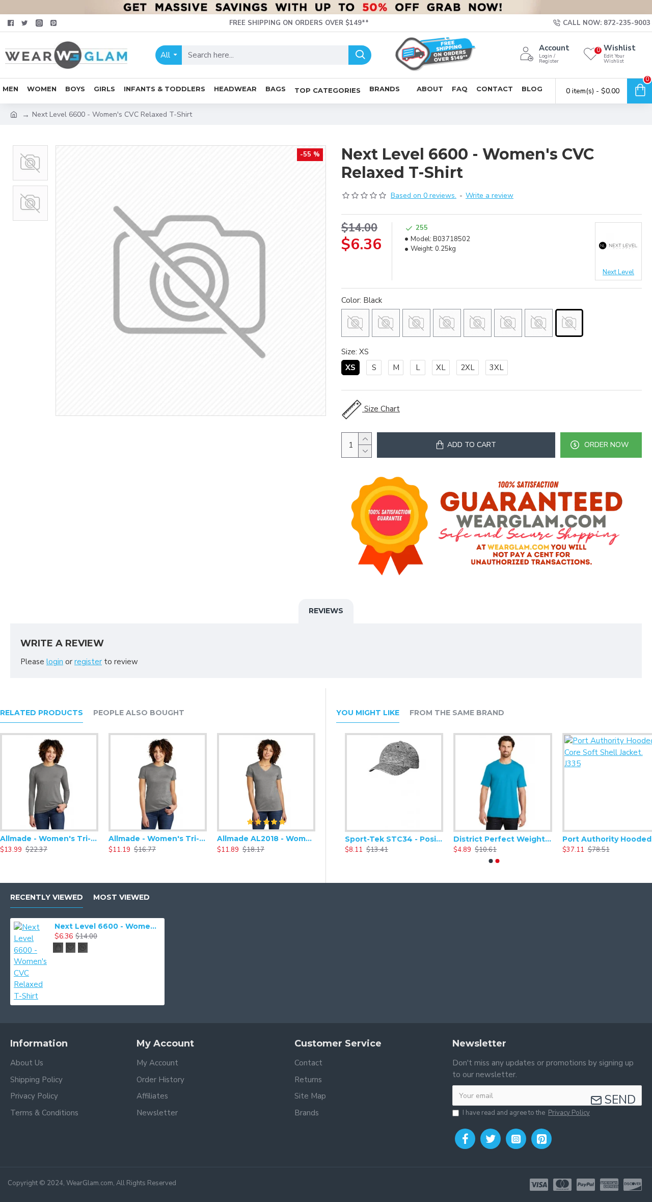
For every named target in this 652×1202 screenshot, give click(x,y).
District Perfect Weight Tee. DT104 (494, 839)
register (88, 662)
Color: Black (361, 300)
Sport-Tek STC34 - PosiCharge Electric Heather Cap (385, 839)
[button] (30, 148)
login (54, 662)
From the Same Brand (457, 713)
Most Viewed (121, 897)
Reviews (326, 610)
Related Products (41, 713)
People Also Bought (138, 713)
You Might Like (367, 713)
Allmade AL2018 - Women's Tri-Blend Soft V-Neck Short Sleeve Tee (266, 838)
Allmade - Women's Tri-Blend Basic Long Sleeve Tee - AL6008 (49, 838)
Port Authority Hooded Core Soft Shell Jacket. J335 (603, 839)
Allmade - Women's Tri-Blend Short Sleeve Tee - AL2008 (157, 838)
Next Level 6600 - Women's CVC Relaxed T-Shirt (107, 926)
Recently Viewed (46, 897)
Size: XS (355, 352)
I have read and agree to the (526, 1112)
